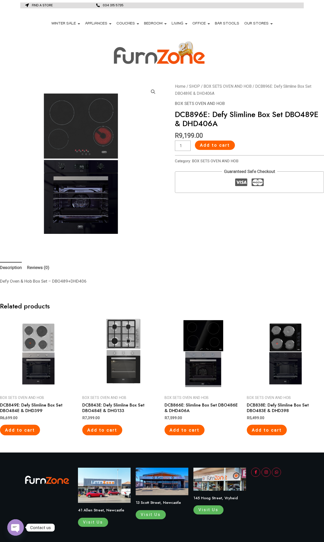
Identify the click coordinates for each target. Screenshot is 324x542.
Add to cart (215, 145)
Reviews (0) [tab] (38, 267)
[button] (153, 91)
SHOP (194, 86)
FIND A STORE (42, 5)
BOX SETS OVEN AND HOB (228, 86)
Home (180, 86)
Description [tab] (11, 267)
